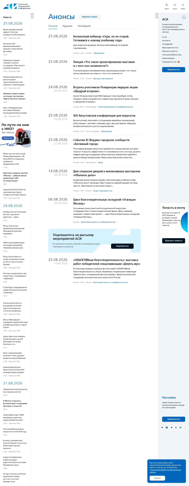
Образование (98, 53)
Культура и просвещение (103, 79)
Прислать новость (170, 51)
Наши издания (168, 58)
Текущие (52, 26)
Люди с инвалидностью (102, 191)
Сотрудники (167, 44)
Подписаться (122, 246)
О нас (164, 37)
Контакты (166, 41)
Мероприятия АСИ (170, 48)
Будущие (67, 26)
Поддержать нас (169, 62)
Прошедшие (84, 26)
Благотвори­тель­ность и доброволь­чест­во (115, 107)
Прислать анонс (89, 17)
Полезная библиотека (171, 55)
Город (100, 162)
